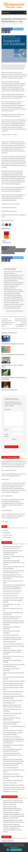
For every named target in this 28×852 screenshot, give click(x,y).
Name (6, 429)
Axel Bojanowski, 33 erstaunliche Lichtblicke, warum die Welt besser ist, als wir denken (13, 562)
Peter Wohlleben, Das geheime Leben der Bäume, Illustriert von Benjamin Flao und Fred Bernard (13, 622)
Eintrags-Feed (6, 532)
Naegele (8, 251)
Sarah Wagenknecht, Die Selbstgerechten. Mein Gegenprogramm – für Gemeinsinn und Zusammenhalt (13, 740)
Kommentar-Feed (7, 535)
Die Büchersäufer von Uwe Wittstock (12, 694)
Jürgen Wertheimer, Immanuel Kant (12, 591)
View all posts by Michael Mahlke (15, 311)
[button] (3, 224)
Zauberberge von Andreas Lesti (11, 635)
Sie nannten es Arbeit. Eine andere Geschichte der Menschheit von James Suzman (12, 755)
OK (8, 849)
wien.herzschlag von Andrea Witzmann (13, 780)
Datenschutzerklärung (16, 849)
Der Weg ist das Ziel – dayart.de (11, 800)
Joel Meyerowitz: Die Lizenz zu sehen (12, 713)
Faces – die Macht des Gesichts (10, 767)
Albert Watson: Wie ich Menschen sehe (12, 700)
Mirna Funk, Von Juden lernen (10, 595)
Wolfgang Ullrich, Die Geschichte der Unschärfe (12, 344)
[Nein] (26, 847)
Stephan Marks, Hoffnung (9, 641)
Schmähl (14, 251)
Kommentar (8, 409)
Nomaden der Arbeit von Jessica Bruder (13, 730)
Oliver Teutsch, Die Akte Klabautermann (13, 691)
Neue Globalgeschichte (9, 702)
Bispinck (14, 249)
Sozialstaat (5, 253)
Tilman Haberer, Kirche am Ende (11, 593)
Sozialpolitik (21, 251)
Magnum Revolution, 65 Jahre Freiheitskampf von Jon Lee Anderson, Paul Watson (7, 322)
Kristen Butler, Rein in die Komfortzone (13, 598)
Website (14, 439)
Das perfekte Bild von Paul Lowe (9, 390)
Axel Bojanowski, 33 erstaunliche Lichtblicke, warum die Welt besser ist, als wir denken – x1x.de (13, 814)
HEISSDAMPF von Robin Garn (10, 791)
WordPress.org (6, 537)
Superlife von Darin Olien (9, 715)
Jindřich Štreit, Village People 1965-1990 (13, 785)
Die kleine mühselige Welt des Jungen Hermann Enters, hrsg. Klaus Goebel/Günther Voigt (12, 552)
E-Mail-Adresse (6, 435)
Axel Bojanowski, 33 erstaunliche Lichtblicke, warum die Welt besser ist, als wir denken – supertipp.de (13, 826)
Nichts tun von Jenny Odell (10, 782)
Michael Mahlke (14, 23)
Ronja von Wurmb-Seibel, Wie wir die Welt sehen (13, 354)
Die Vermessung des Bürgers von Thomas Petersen (12, 829)
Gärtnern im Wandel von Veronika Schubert (14, 681)
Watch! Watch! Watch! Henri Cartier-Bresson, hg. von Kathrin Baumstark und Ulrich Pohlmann (13, 576)
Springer (12, 204)
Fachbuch (12, 247)
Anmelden (5, 530)
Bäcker (9, 249)
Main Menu (6, 12)
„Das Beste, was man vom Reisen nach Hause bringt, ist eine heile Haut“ (13, 802)
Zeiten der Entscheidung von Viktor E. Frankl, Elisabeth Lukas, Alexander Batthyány (12, 652)
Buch (19, 249)
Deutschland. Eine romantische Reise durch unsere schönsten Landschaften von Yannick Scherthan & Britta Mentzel (14, 586)
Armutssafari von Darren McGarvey (12, 737)
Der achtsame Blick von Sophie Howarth (13, 644)
